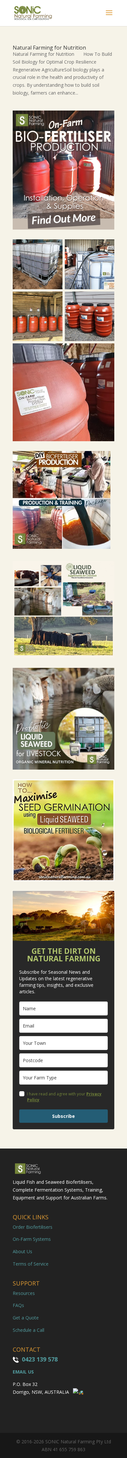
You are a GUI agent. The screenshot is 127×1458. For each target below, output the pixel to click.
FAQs (18, 1305)
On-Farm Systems (32, 1239)
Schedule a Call (28, 1330)
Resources (24, 1293)
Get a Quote (26, 1318)
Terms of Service (31, 1264)
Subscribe (63, 1116)
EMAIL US (23, 1372)
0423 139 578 (40, 1359)
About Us (22, 1251)
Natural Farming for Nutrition (49, 47)
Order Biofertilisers (32, 1227)
